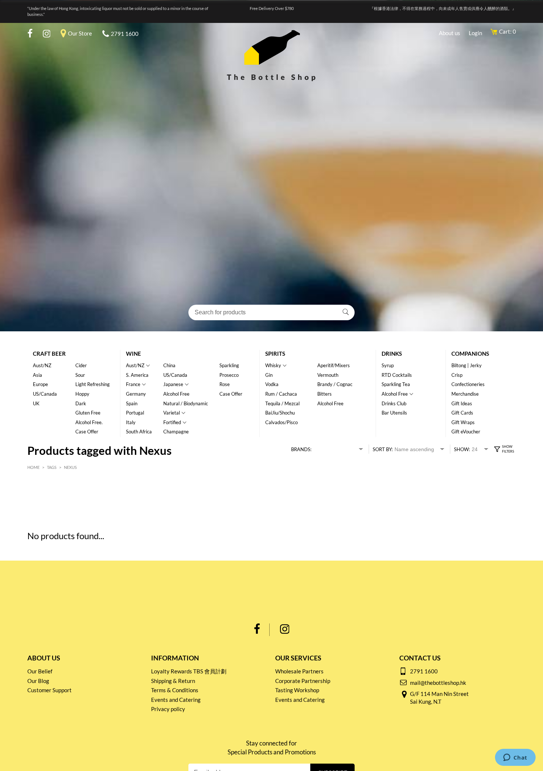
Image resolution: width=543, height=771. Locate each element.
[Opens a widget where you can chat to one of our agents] (515, 758)
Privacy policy (168, 709)
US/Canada (45, 394)
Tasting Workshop (297, 690)
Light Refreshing (92, 384)
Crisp (456, 375)
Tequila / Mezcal (282, 403)
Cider (81, 365)
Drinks (392, 353)
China (169, 365)
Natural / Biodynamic (185, 403)
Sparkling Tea (396, 384)
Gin (269, 375)
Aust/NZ (42, 365)
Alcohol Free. (89, 422)
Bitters (324, 394)
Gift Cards (462, 413)
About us (449, 33)
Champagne (176, 431)
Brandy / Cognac (334, 384)
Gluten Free (87, 413)
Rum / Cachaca (281, 394)
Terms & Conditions (174, 690)
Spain (131, 403)
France (133, 384)
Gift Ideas (461, 403)
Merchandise (465, 394)
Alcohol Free (176, 394)
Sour (80, 375)
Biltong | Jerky (466, 365)
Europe (40, 384)
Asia (37, 375)
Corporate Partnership (302, 680)
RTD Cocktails (397, 375)
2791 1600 (125, 33)
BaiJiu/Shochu (280, 413)
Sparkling (229, 365)
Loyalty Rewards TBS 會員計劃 (188, 671)
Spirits (275, 353)
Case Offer (86, 431)
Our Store (80, 33)
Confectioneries (468, 384)
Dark (80, 403)
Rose (224, 384)
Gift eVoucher (465, 431)
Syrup (388, 365)
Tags (52, 467)
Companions (470, 353)
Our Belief (39, 671)
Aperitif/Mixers (333, 365)
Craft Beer (49, 353)
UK (36, 403)
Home (33, 467)
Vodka (272, 384)
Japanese (173, 384)
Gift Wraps (463, 422)
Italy (131, 422)
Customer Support (49, 690)
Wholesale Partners (299, 671)
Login (475, 33)
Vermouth (327, 375)
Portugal (135, 413)
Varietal (171, 413)
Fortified (172, 422)
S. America (137, 375)
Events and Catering (176, 699)
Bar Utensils (394, 413)
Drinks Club (394, 403)
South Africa (139, 431)
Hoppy (82, 394)
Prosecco (229, 375)
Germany (136, 394)
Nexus (70, 467)
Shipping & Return (173, 680)
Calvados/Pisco (281, 422)
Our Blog (38, 680)
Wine (133, 353)
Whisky (273, 365)
